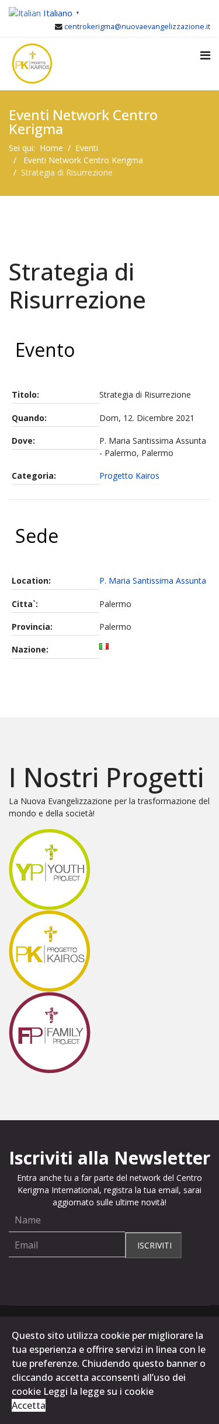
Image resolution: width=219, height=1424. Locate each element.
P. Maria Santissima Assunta (152, 580)
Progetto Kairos (129, 475)
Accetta (29, 1405)
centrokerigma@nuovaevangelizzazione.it (137, 26)
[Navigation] (205, 55)
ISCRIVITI (153, 1245)
